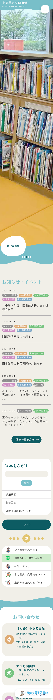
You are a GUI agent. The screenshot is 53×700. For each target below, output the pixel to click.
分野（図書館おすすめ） (20, 511)
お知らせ (7, 326)
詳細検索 (11, 494)
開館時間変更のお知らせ (18, 336)
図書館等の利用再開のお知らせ (22, 363)
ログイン (26, 524)
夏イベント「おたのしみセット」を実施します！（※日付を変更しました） (25, 394)
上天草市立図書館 (15, 3)
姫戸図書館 (8, 299)
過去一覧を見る (25, 439)
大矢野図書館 (41, 295)
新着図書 (11, 502)
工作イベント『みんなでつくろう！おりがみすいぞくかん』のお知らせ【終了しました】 (25, 421)
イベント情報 (10, 295)
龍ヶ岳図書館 (24, 299)
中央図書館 (25, 295)
